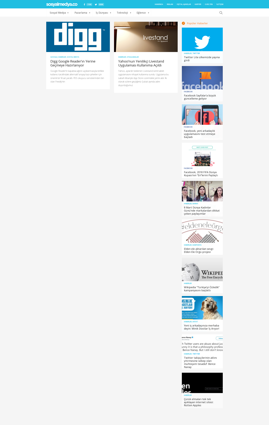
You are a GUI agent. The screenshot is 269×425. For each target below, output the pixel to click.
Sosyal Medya (58, 12)
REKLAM (170, 4)
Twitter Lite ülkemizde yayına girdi (202, 59)
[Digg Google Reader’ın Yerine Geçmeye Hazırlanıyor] (78, 37)
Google (53, 57)
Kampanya (197, 245)
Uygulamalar (133, 57)
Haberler (62, 57)
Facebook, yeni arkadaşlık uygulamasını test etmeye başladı (199, 134)
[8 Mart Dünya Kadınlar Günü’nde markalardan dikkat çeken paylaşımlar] (202, 199)
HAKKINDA (159, 4)
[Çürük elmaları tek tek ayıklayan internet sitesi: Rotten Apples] (202, 390)
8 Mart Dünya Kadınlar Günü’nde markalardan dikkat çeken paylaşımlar (202, 210)
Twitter (196, 53)
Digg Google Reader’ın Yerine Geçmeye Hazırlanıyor (72, 63)
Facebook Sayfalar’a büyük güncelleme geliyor (200, 97)
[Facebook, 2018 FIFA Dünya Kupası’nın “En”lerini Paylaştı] (202, 160)
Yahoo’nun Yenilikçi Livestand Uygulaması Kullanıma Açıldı (141, 63)
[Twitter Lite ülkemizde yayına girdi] (202, 45)
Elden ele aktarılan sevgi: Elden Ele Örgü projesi (199, 250)
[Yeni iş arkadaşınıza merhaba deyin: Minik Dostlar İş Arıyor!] (202, 314)
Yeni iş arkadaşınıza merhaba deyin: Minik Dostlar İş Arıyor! (201, 327)
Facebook (188, 91)
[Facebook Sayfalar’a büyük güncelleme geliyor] (202, 84)
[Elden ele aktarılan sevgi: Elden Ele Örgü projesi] (202, 237)
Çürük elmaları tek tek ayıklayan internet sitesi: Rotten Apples (198, 402)
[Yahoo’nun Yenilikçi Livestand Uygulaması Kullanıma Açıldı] (146, 37)
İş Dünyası (102, 12)
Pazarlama (81, 12)
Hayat (195, 321)
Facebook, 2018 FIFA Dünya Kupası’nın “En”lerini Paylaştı (201, 173)
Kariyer (198, 4)
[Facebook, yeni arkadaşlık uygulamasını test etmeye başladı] (202, 122)
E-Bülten (209, 4)
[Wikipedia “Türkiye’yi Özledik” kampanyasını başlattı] (202, 275)
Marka (195, 203)
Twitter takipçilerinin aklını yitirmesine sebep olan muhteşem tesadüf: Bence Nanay (200, 362)
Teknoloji (122, 12)
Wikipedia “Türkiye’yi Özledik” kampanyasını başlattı (201, 289)
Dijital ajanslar (184, 4)
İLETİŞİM (219, 4)
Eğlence (141, 12)
